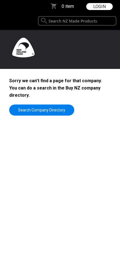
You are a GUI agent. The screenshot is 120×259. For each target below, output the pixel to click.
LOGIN (99, 6)
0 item (68, 6)
